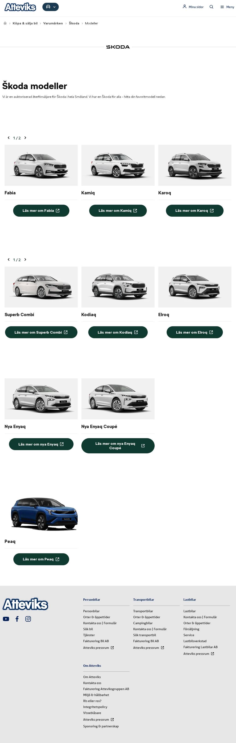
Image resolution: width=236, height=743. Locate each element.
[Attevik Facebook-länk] (17, 619)
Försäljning (191, 629)
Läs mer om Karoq (191, 210)
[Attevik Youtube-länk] (6, 619)
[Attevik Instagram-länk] (28, 619)
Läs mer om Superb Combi (38, 332)
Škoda (74, 23)
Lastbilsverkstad (194, 641)
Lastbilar (189, 611)
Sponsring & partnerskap (101, 726)
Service (188, 635)
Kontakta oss (92, 683)
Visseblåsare (92, 713)
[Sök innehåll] (211, 7)
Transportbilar (143, 611)
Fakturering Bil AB (96, 641)
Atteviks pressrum (96, 648)
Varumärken (53, 23)
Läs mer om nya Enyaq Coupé (115, 445)
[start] (5, 23)
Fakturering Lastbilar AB (200, 647)
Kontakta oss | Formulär (100, 623)
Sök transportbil (144, 635)
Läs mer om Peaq (38, 559)
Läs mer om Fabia (38, 210)
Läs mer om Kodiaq (115, 332)
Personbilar (91, 611)
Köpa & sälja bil (25, 23)
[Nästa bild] (25, 138)
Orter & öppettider (96, 617)
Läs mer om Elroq (191, 332)
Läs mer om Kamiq (115, 210)
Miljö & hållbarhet (96, 695)
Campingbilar (143, 623)
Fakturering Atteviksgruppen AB (106, 689)
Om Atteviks (92, 677)
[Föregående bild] (9, 138)
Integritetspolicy (95, 707)
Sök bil (88, 629)
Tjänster (89, 635)
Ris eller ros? (92, 701)
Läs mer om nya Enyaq (38, 444)
